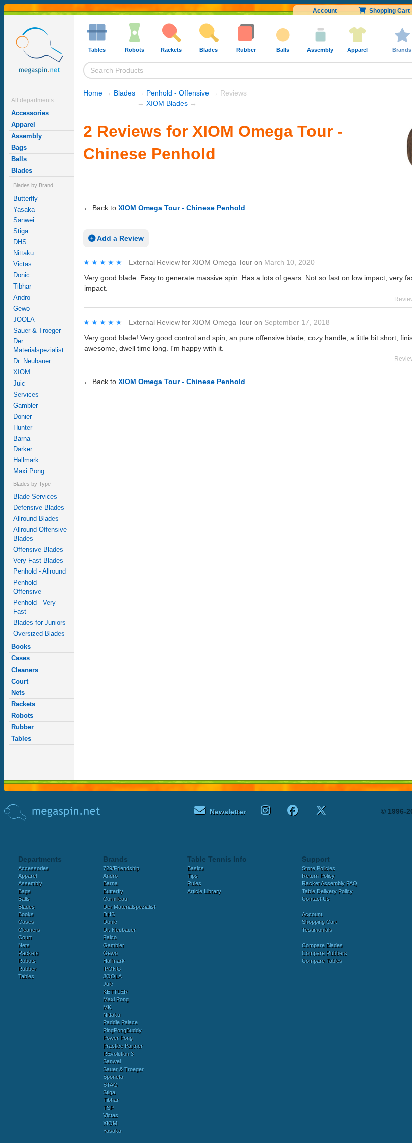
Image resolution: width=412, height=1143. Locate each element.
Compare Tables (322, 961)
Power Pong (118, 1038)
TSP (108, 1108)
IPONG (112, 969)
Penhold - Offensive (27, 587)
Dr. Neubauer (32, 361)
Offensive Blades (38, 549)
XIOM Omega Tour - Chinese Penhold (181, 208)
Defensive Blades (38, 507)
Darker (22, 449)
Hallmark (26, 460)
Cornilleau (115, 899)
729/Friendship (121, 868)
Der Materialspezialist (38, 345)
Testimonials (317, 930)
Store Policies (318, 868)
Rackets (23, 704)
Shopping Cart (319, 922)
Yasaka (24, 209)
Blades (21, 170)
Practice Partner (123, 1046)
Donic (21, 275)
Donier (22, 416)
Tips (192, 876)
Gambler (25, 405)
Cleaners (24, 670)
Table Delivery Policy (327, 891)
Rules (194, 883)
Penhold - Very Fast (34, 607)
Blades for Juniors (39, 622)
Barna (21, 438)
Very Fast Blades (38, 560)
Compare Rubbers (324, 953)
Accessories (30, 113)
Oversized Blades (39, 633)
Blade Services (35, 496)
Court (19, 681)
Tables (21, 738)
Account (325, 10)
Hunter (22, 427)
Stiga (20, 231)
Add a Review (119, 238)
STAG (110, 1085)
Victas (22, 264)
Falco (110, 937)
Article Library (204, 891)
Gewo (21, 308)
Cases (20, 658)
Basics (195, 868)
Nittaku (23, 253)
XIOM (21, 372)
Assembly (26, 136)
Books (21, 646)
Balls (19, 159)
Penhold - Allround (39, 571)
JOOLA (24, 319)
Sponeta (113, 1077)
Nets (18, 692)
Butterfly (25, 198)
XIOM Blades (167, 103)
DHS (20, 242)
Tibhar (22, 286)
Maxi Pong (28, 471)
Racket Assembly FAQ (329, 883)
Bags (19, 147)
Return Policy (318, 876)
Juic (19, 383)
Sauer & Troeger (37, 330)
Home (92, 93)
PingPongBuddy (122, 1030)
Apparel (23, 124)
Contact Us (316, 899)
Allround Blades (36, 518)
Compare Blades (322, 945)
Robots (22, 715)
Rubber (22, 727)
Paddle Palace (120, 1022)
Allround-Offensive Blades (40, 534)
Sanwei (23, 220)
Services (26, 394)
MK (107, 1007)
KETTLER (115, 992)
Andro (21, 297)
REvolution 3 (118, 1054)
